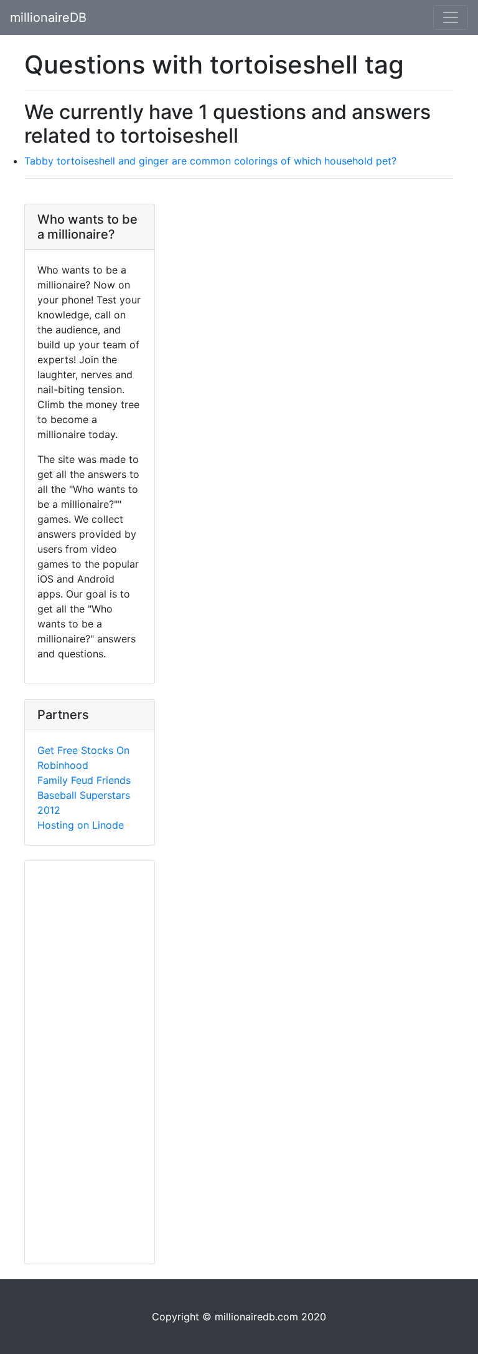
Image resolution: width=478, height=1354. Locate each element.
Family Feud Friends (84, 780)
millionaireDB (48, 17)
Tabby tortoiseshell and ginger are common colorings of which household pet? (210, 161)
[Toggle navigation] (450, 17)
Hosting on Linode (80, 825)
